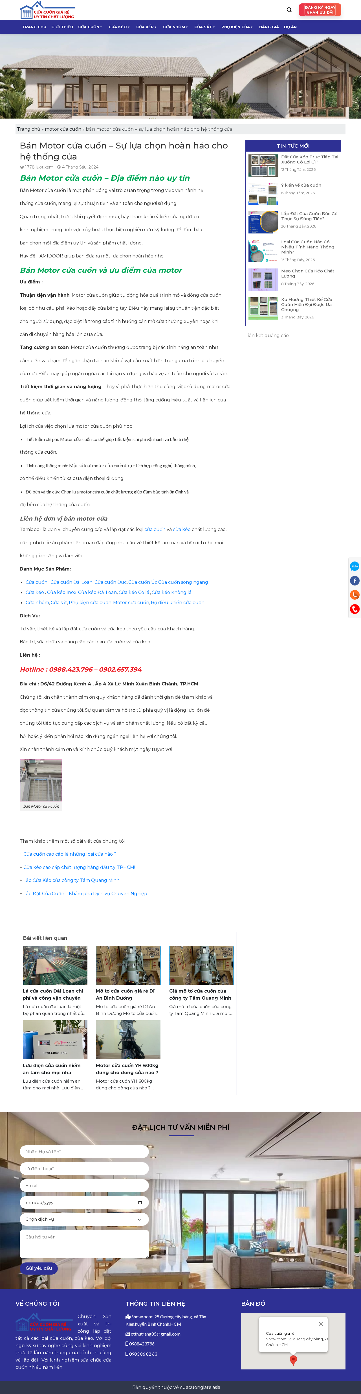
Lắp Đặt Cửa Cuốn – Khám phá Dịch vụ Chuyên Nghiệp (85, 893)
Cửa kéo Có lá (133, 592)
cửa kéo (182, 529)
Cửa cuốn (37, 582)
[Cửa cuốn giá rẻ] (48, 9)
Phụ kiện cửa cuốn (90, 602)
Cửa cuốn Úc (142, 582)
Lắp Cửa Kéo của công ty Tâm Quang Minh (71, 880)
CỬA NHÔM (174, 27)
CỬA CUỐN (88, 27)
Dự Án (290, 27)
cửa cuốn (155, 529)
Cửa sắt (59, 602)
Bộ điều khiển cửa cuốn (177, 602)
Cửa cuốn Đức (110, 582)
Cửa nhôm (37, 602)
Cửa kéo (35, 592)
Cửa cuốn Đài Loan (71, 582)
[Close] (321, 1324)
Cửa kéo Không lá (171, 592)
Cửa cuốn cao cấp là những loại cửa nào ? (69, 854)
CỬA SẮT (203, 27)
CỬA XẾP (145, 27)
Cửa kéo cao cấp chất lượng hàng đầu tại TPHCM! (79, 867)
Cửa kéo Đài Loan (97, 592)
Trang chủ (34, 27)
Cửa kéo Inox (61, 592)
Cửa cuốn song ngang (183, 582)
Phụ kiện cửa (235, 27)
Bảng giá (269, 27)
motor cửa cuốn (63, 129)
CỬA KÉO (118, 27)
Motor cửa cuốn (131, 602)
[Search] (289, 10)
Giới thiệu (62, 27)
